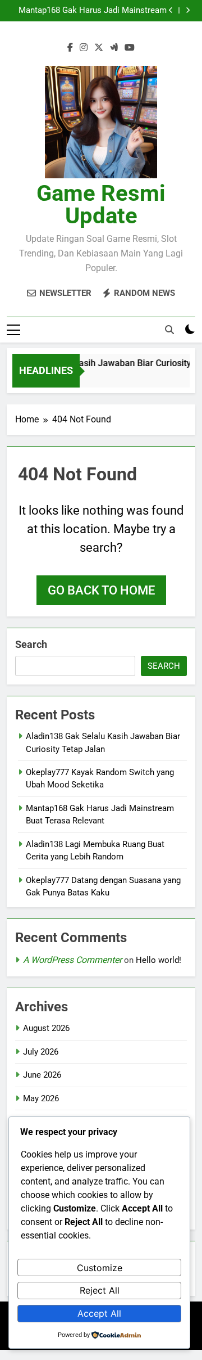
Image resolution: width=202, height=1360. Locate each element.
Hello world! (158, 960)
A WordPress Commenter (72, 959)
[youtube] (129, 48)
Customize (99, 1267)
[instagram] (83, 48)
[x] (99, 48)
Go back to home (101, 590)
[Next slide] (187, 10)
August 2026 (46, 1028)
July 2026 (40, 1052)
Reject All (100, 1290)
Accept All (99, 1313)
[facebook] (70, 48)
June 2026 (42, 1075)
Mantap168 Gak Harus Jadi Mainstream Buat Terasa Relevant (93, 10)
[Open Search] (169, 329)
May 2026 (41, 1098)
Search (31, 644)
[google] (114, 48)
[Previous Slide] (170, 10)
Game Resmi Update (101, 204)
